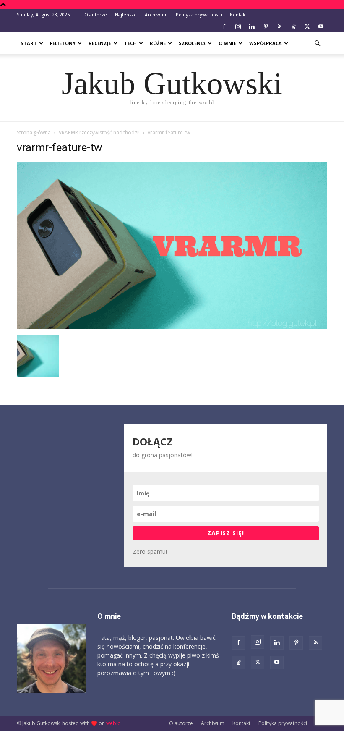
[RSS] (279, 26)
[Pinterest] (265, 26)
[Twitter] (307, 26)
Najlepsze (126, 14)
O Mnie (227, 43)
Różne (158, 43)
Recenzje (100, 43)
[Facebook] (224, 26)
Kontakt (238, 14)
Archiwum (156, 14)
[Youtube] (321, 26)
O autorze (95, 14)
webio (113, 723)
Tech (130, 43)
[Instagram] (238, 26)
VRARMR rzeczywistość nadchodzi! (99, 132)
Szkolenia (192, 43)
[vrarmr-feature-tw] (172, 326)
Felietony (63, 43)
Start (29, 43)
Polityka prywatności (199, 14)
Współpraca (265, 43)
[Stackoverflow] (293, 26)
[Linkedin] (251, 26)
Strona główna (34, 132)
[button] (317, 43)
